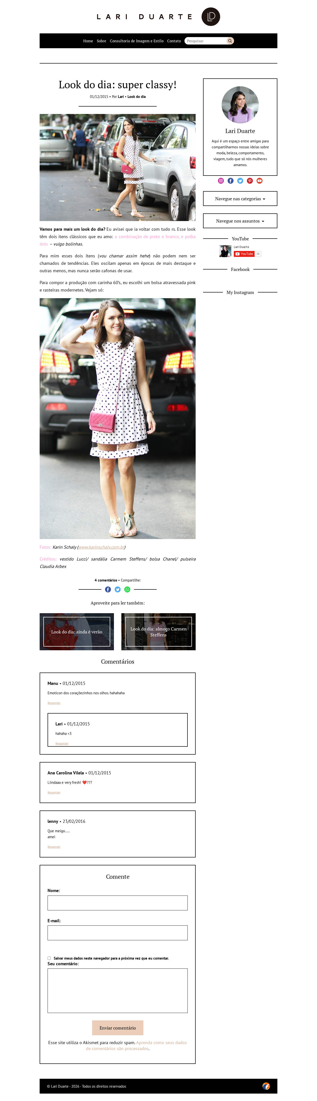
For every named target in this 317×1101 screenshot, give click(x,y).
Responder (54, 703)
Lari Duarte (240, 131)
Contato (174, 40)
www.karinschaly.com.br (101, 547)
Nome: (54, 890)
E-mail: (54, 920)
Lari (121, 96)
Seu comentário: (63, 963)
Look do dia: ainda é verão (76, 632)
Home (88, 40)
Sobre (101, 40)
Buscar (230, 41)
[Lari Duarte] (158, 16)
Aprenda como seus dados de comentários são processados (136, 1045)
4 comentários (106, 580)
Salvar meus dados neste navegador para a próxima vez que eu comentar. (111, 958)
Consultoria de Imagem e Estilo (136, 40)
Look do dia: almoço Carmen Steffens (159, 632)
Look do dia (137, 96)
